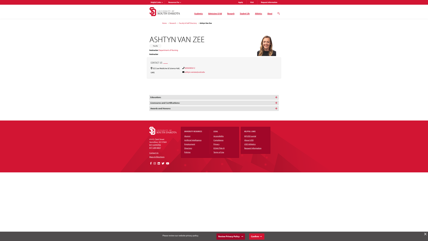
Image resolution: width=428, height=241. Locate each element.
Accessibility (218, 136)
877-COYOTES (155, 145)
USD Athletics (250, 144)
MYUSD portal (250, 136)
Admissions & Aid (215, 13)
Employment (189, 144)
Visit (252, 2)
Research (231, 13)
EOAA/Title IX (219, 148)
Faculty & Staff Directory (188, 23)
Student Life (245, 13)
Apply (240, 2)
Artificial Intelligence (193, 140)
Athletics (258, 13)
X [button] (425, 234)
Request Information (269, 2)
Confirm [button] (255, 236)
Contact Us (153, 153)
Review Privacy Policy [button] (229, 236)
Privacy (216, 144)
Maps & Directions (157, 157)
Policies (187, 152)
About (269, 13)
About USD (249, 140)
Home (164, 23)
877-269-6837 (155, 147)
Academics (198, 13)
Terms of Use (218, 152)
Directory (188, 148)
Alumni (187, 136)
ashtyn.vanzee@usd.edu (195, 72)
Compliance (218, 140)
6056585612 (190, 68)
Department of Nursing (168, 50)
